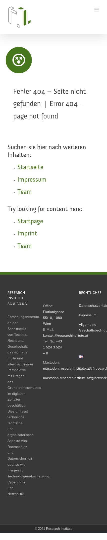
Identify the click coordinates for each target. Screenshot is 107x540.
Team (24, 192)
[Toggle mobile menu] (97, 9)
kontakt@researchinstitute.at (65, 335)
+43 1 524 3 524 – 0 (52, 347)
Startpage (30, 221)
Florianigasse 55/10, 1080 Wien (53, 317)
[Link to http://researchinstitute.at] (19, 60)
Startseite (30, 167)
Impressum (32, 180)
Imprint (27, 233)
